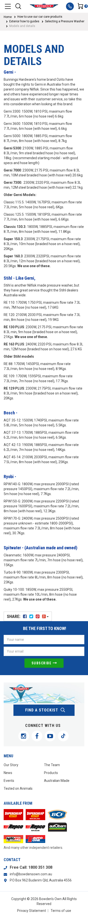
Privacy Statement (31, 911)
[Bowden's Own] (44, 6)
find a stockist (41, 710)
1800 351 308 (40, 867)
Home (8, 17)
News (8, 773)
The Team (52, 765)
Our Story (11, 765)
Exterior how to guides (24, 21)
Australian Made (56, 781)
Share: (14, 616)
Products (51, 773)
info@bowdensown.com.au (31, 874)
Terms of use (61, 911)
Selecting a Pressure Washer (64, 21)
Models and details (22, 26)
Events (9, 781)
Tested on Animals (18, 788)
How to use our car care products (39, 16)
